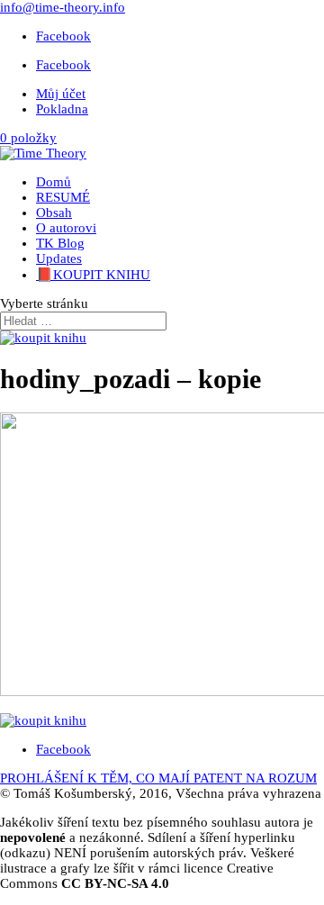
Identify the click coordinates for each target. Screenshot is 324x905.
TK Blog (60, 243)
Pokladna (62, 109)
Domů (53, 182)
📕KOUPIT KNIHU (93, 274)
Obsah (54, 212)
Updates (59, 258)
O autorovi (66, 228)
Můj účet (61, 93)
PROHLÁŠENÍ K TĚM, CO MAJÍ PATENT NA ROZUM (158, 778)
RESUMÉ (63, 197)
